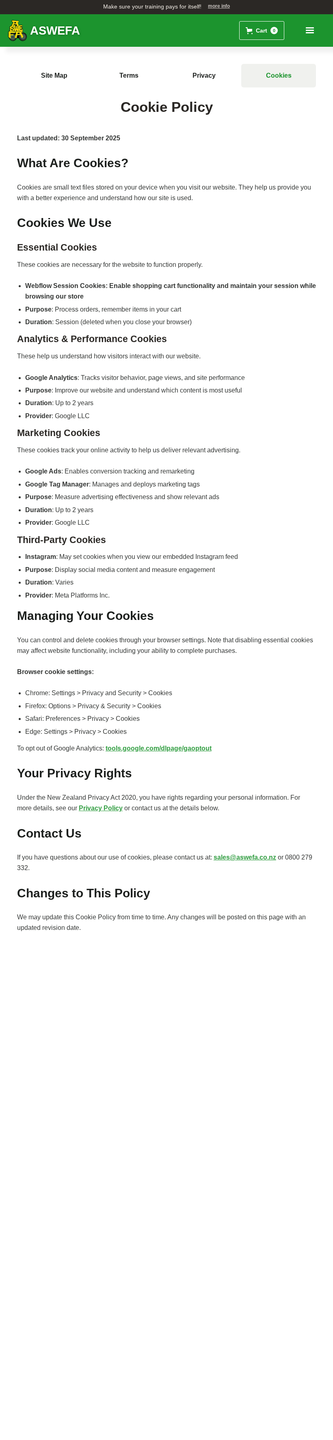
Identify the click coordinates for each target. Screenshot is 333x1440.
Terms (128, 75)
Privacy (204, 75)
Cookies (279, 75)
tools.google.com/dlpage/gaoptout (159, 748)
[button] (261, 30)
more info (219, 6)
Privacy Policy (101, 808)
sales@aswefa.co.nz (245, 857)
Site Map (54, 75)
